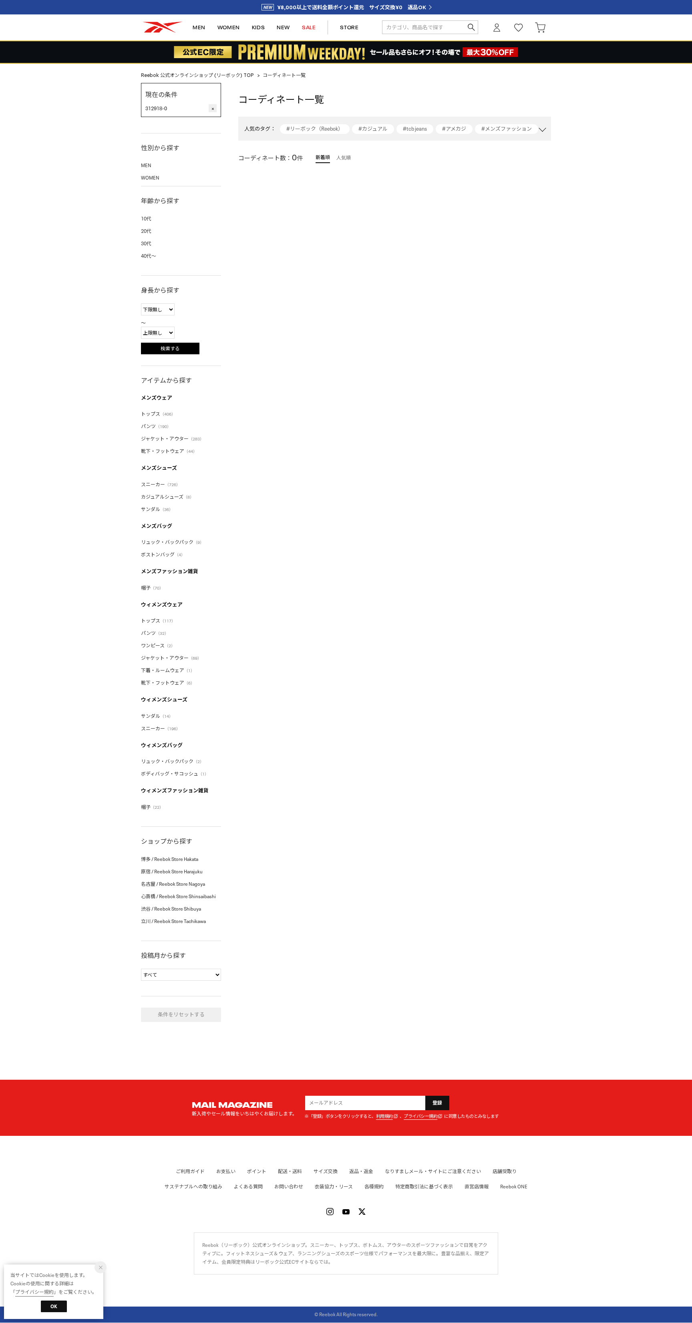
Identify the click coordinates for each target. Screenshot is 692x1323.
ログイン (497, 27)
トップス (158, 414)
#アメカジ (454, 128)
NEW (283, 27)
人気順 (343, 158)
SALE (309, 27)
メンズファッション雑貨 (169, 571)
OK (53, 1306)
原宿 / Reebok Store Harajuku (172, 871)
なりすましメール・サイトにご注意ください (433, 1171)
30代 (146, 243)
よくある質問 (248, 1186)
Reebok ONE (513, 1186)
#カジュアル (373, 128)
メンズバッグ (156, 526)
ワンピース (158, 645)
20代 (146, 231)
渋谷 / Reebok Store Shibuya (171, 909)
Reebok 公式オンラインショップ (163, 27)
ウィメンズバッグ (162, 745)
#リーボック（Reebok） (314, 128)
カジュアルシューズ (167, 497)
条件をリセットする (181, 1014)
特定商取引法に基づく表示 (424, 1186)
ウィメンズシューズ (164, 699)
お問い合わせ (288, 1186)
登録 (437, 1103)
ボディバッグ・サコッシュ (175, 774)
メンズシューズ (159, 468)
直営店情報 (477, 1186)
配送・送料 (290, 1171)
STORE (349, 27)
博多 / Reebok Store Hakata (169, 859)
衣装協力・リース (334, 1186)
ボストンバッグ (163, 554)
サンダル (157, 509)
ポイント (256, 1171)
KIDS (258, 27)
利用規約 (384, 1116)
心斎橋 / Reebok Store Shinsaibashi (178, 896)
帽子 (152, 588)
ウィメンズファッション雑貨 (175, 790)
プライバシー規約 (420, 1116)
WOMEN (228, 27)
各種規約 (374, 1186)
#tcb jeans (415, 128)
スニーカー (160, 484)
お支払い (225, 1171)
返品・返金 (361, 1171)
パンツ (156, 426)
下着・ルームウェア (168, 670)
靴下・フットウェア (169, 451)
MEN (199, 27)
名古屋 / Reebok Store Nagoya (173, 884)
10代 (146, 218)
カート (540, 27)
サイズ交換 (326, 1171)
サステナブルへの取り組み (193, 1186)
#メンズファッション (506, 128)
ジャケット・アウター (172, 438)
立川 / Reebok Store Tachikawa (173, 921)
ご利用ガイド (190, 1171)
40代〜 (148, 256)
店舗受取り (505, 1171)
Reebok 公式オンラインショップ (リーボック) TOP (197, 75)
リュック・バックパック (172, 542)
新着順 (323, 157)
